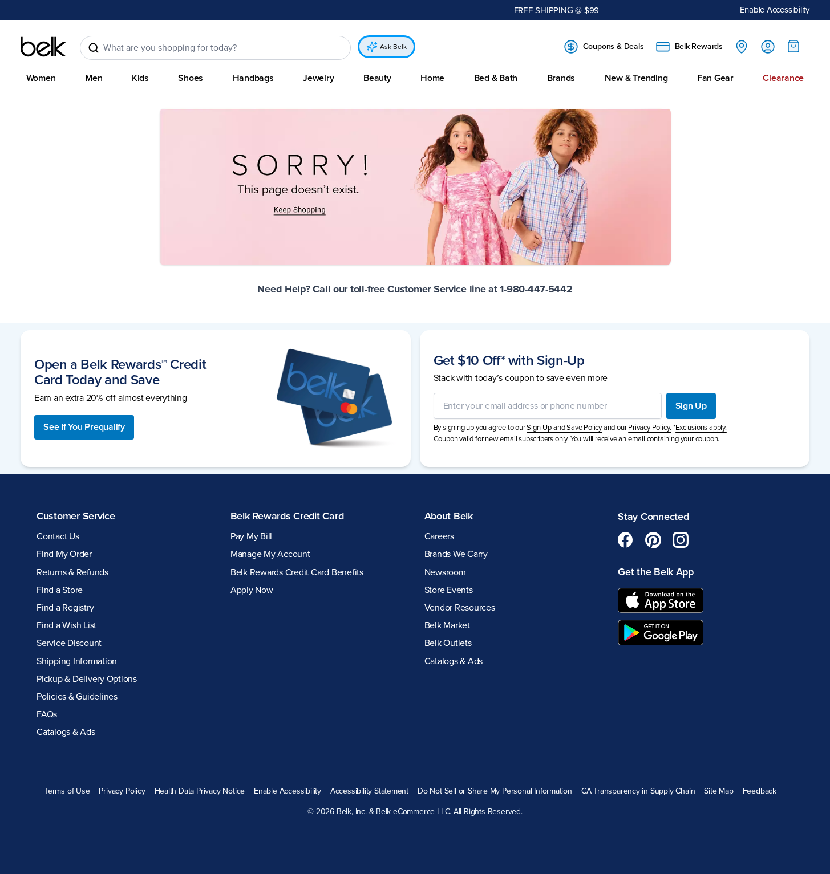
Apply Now (251, 589)
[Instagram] (681, 540)
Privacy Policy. (649, 427)
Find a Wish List (66, 625)
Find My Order (64, 554)
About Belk (448, 515)
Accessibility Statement (369, 790)
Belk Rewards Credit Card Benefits (296, 572)
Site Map (718, 790)
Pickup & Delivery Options (87, 678)
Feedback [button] (759, 790)
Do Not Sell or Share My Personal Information (495, 790)
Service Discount (69, 643)
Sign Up (691, 405)
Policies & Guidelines (77, 696)
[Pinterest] (653, 540)
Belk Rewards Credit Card (287, 515)
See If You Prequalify (84, 427)
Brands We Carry (456, 554)
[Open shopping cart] (793, 46)
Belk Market (447, 625)
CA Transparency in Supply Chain (638, 790)
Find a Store (60, 589)
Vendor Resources (459, 607)
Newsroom (445, 572)
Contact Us (58, 536)
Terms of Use (67, 790)
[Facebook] (626, 540)
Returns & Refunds (72, 572)
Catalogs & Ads (66, 732)
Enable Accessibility (775, 10)
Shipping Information (77, 660)
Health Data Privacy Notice (200, 790)
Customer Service (76, 515)
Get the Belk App (656, 572)
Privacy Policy (122, 790)
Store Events (448, 589)
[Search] (93, 48)
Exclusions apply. (701, 427)
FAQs (47, 714)
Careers (439, 536)
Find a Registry (65, 607)
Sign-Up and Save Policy (564, 427)
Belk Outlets (448, 643)
